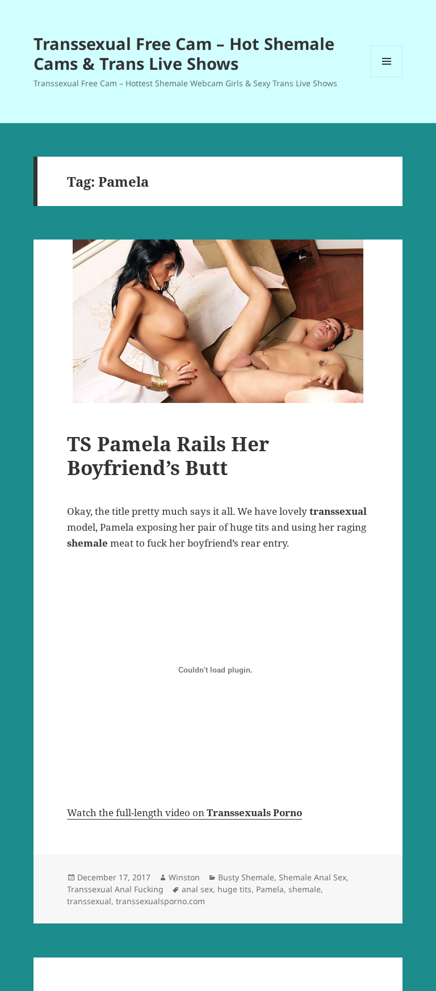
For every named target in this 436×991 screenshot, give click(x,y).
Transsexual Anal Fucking (115, 889)
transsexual (89, 901)
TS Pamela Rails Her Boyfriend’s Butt (168, 455)
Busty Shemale (246, 877)
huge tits (234, 889)
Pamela (270, 889)
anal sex (197, 889)
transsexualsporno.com (160, 901)
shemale (304, 889)
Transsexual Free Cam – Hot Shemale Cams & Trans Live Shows (183, 53)
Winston (184, 877)
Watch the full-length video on (184, 812)
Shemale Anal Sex (312, 877)
